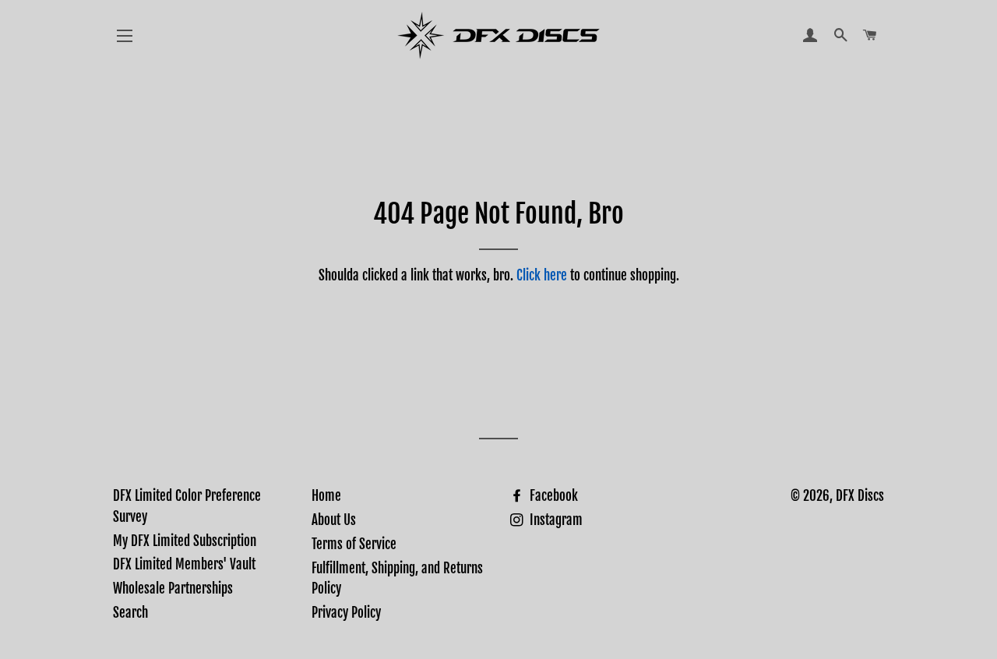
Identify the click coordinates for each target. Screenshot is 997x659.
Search (130, 612)
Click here (541, 275)
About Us (334, 520)
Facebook (552, 496)
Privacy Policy (346, 612)
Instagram (555, 520)
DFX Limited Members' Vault (184, 564)
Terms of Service (354, 544)
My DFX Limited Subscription (184, 541)
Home (326, 496)
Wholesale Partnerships (173, 588)
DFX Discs (860, 496)
